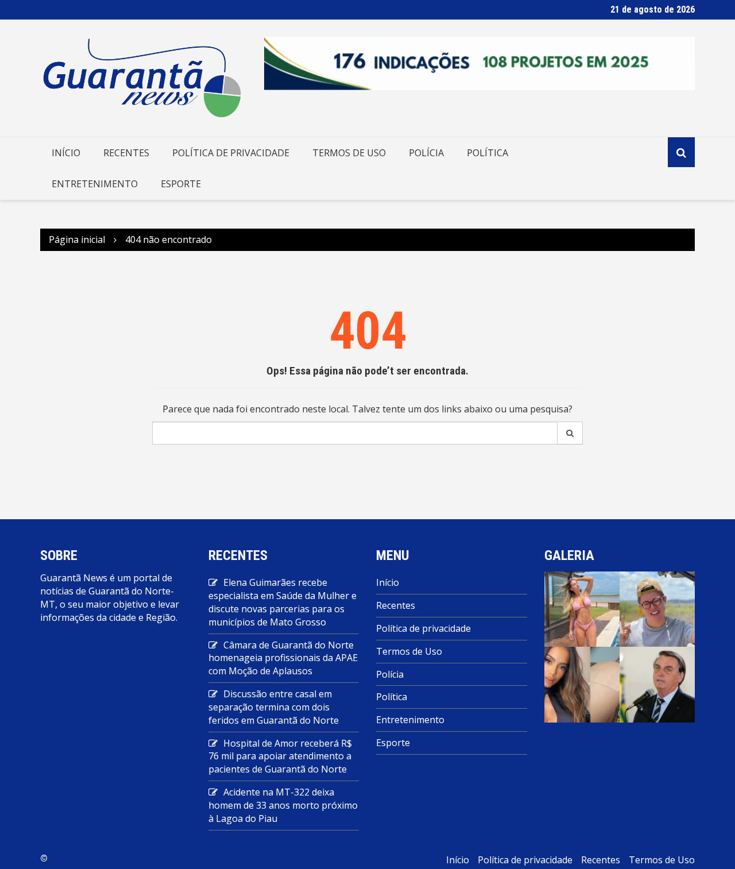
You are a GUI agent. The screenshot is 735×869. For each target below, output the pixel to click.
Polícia (426, 152)
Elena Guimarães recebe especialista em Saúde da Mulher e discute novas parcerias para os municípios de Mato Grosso (282, 602)
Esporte (181, 183)
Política (487, 152)
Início (66, 152)
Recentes (126, 152)
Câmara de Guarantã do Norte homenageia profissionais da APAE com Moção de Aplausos (283, 658)
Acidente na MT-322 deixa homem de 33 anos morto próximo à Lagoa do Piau (283, 805)
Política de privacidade (230, 152)
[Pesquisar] (570, 433)
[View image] (582, 608)
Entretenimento (95, 183)
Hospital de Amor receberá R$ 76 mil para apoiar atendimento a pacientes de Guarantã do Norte (280, 756)
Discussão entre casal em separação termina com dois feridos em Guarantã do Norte (273, 707)
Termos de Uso (349, 152)
